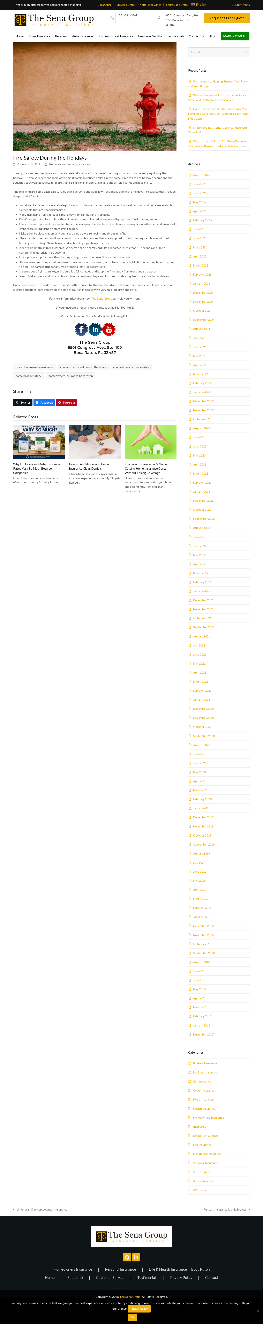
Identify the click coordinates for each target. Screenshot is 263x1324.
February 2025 (202, 274)
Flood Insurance (203, 1099)
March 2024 (200, 374)
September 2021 (204, 627)
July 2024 (199, 337)
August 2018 (201, 962)
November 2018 (203, 935)
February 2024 (202, 383)
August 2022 (201, 527)
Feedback (75, 1278)
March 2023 (200, 473)
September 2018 (204, 953)
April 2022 (199, 564)
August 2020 (201, 745)
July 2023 (199, 437)
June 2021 (199, 654)
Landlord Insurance (205, 1135)
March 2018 (200, 1007)
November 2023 (203, 410)
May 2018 (199, 989)
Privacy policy (139, 1308)
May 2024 (199, 356)
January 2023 (201, 491)
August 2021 (201, 636)
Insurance (84, 164)
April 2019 (199, 889)
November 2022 (203, 500)
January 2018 (201, 1025)
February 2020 (202, 799)
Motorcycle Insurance (207, 1153)
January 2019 (201, 916)
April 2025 (199, 256)
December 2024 (203, 292)
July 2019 (199, 862)
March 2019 (200, 898)
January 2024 (201, 392)
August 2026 (201, 175)
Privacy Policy (181, 1278)
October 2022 (202, 509)
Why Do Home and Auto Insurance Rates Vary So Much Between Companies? (36, 468)
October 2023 (202, 419)
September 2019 (204, 844)
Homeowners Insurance (63, 164)
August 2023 (201, 428)
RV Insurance (202, 1190)
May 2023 (199, 455)
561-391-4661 (128, 15)
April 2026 (199, 211)
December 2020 (203, 708)
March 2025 (200, 265)
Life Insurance (202, 1144)
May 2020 (199, 772)
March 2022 (200, 573)
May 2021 (199, 663)
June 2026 (199, 193)
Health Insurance (204, 1108)
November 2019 (203, 826)
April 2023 (199, 464)
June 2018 (199, 980)
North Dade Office (150, 4)
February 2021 (202, 690)
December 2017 (203, 1034)
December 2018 (203, 926)
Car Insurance (202, 1081)
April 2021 (199, 672)
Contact (211, 1278)
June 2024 (199, 347)
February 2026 (202, 220)
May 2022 (199, 555)
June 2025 (199, 238)
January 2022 (201, 591)
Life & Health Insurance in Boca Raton (179, 1269)
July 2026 (199, 184)
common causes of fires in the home (83, 367)
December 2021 (203, 600)
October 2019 (202, 835)
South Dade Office (177, 4)
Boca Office (104, 4)
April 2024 (199, 365)
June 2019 (199, 871)
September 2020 (204, 736)
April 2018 (199, 998)
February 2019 (202, 907)
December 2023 (203, 401)
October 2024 (202, 310)
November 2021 (203, 609)
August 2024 (201, 328)
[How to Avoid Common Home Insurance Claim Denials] (95, 441)
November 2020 (203, 717)
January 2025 (201, 283)
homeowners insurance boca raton (70, 376)
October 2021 (202, 618)
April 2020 (199, 781)
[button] (22, 402)
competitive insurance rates (131, 367)
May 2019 (199, 880)
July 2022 (199, 537)
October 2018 (202, 944)
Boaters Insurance (205, 1063)
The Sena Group (101, 298)
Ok (132, 1317)
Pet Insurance (202, 1172)
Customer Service (110, 1278)
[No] (258, 1311)
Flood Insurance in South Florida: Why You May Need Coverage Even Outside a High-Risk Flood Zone (218, 113)
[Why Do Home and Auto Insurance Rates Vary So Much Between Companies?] (39, 441)
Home (50, 1278)
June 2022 (199, 546)
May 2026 (199, 202)
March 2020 (200, 790)
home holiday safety (28, 376)
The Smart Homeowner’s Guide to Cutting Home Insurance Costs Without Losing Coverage (148, 468)
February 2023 (202, 482)
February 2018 (202, 1016)
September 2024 (204, 319)
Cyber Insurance (204, 1090)
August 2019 (201, 853)
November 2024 (203, 301)
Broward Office (126, 4)
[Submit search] (246, 52)
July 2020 (199, 754)
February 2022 (202, 582)
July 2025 (199, 229)
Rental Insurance (204, 1181)
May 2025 (199, 247)
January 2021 (201, 699)
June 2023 (199, 446)
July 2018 (199, 971)
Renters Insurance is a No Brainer (224, 1210)
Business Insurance (205, 1072)
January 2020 (201, 808)
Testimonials (147, 1278)
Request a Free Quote (227, 18)
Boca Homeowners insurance (34, 367)
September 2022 (204, 518)
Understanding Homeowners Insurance (40, 1210)
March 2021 (200, 681)
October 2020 (202, 726)
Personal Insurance (205, 1163)
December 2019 (203, 817)
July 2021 (199, 645)
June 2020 (199, 763)
